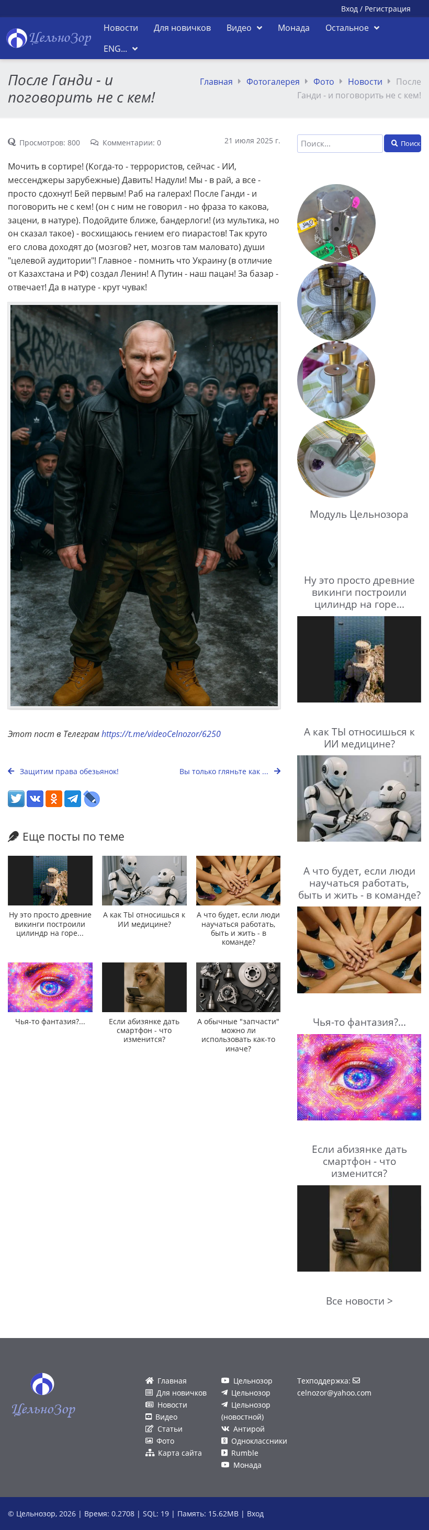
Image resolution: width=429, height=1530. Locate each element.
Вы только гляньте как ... (224, 771)
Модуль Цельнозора (359, 514)
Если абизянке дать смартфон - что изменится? (144, 1030)
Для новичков (181, 1393)
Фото (323, 81)
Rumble (244, 1453)
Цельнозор (253, 1381)
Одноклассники (259, 1441)
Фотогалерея (273, 81)
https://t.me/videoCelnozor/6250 (161, 734)
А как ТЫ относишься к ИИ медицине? (144, 919)
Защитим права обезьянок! (68, 771)
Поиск (411, 143)
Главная (216, 81)
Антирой (249, 1429)
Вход (349, 9)
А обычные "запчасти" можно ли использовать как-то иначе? (238, 1034)
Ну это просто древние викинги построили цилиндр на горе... (50, 924)
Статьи (170, 1429)
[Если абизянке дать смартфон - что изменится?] (144, 987)
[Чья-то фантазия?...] (50, 987)
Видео (166, 1417)
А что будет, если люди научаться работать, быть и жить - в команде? (238, 928)
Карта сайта (180, 1453)
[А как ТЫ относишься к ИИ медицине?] (144, 880)
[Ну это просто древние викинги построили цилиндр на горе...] (50, 880)
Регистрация (388, 9)
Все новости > (359, 1301)
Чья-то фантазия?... (50, 1021)
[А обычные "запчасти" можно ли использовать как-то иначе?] (238, 987)
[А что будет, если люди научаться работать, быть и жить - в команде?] (238, 880)
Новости (365, 81)
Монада (247, 1465)
